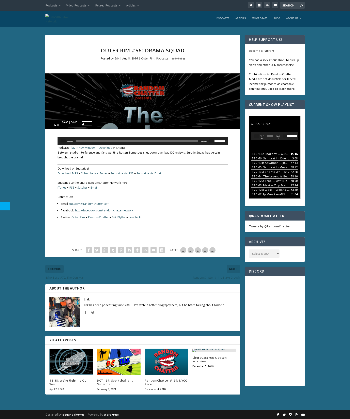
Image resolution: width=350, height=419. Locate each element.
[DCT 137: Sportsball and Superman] (119, 362)
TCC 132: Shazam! (263, 120)
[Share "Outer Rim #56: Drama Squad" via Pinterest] (121, 250)
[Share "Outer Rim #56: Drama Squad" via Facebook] (89, 250)
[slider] (87, 121)
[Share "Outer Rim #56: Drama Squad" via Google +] (105, 250)
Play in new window (82, 148)
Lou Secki (135, 217)
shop (281, 60)
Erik (116, 58)
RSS (71, 187)
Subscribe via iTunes (94, 173)
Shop (277, 18)
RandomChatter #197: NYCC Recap (166, 382)
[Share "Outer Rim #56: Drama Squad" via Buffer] (137, 250)
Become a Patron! (261, 51)
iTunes (62, 187)
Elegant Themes (73, 414)
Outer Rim (148, 58)
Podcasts (51, 5)
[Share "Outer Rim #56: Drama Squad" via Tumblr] (113, 250)
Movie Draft (260, 18)
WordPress (111, 414)
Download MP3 (68, 173)
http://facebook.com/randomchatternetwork (104, 210)
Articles (131, 5)
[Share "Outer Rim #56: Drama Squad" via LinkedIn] (129, 250)
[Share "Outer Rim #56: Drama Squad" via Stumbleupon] (145, 250)
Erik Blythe (119, 217)
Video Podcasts (76, 5)
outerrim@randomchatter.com (89, 204)
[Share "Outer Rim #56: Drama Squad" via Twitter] (97, 250)
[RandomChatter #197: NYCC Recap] (166, 362)
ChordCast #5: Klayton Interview (209, 359)
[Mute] (83, 123)
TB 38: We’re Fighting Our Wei (68, 382)
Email (93, 187)
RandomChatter (98, 217)
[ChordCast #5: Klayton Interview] (214, 350)
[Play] (56, 124)
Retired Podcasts (106, 5)
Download (105, 148)
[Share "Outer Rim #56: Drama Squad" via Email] (153, 250)
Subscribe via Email (149, 173)
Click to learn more (281, 89)
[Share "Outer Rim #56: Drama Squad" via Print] (162, 250)
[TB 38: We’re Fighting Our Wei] (71, 362)
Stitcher (82, 187)
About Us (292, 18)
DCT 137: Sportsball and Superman (115, 382)
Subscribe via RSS (122, 173)
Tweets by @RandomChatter (269, 226)
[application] (142, 123)
